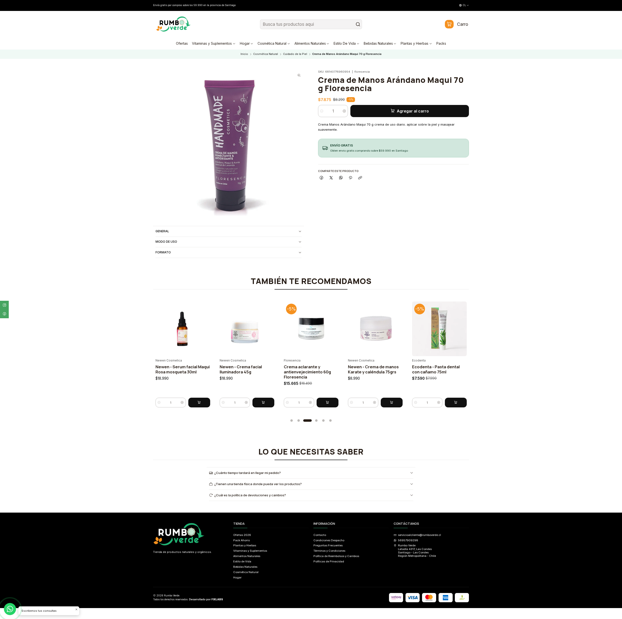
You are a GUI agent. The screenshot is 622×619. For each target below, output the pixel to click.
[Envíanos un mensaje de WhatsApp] (10, 609)
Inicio (244, 54)
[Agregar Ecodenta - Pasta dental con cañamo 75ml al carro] (430, 402)
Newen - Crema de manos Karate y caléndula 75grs (347, 369)
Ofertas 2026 (242, 535)
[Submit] (358, 24)
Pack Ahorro (241, 540)
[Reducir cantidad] (321, 111)
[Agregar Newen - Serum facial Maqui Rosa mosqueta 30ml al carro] (173, 402)
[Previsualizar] (179, 327)
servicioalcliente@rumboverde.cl (419, 535)
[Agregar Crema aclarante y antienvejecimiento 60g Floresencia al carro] (301, 402)
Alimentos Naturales (246, 556)
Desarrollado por (206, 599)
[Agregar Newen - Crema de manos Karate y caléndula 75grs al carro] (365, 402)
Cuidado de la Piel (295, 54)
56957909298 (408, 540)
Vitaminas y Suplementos (250, 550)
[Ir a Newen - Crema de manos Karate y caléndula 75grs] (349, 328)
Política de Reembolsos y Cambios (336, 556)
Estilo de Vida (242, 561)
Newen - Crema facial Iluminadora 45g (214, 369)
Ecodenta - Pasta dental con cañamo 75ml (409, 369)
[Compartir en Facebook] (321, 178)
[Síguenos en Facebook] (4, 314)
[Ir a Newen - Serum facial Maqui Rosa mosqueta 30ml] (156, 328)
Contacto (319, 535)
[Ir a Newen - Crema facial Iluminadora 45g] (220, 328)
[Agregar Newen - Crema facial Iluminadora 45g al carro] (237, 402)
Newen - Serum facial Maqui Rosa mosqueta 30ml (156, 369)
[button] (291, 420)
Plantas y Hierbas (244, 545)
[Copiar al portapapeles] (360, 178)
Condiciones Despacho (328, 540)
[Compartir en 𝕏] (331, 178)
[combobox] (311, 24)
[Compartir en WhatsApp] (340, 178)
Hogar (237, 577)
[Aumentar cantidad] (344, 111)
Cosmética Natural (265, 54)
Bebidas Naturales (245, 566)
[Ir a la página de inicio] (173, 24)
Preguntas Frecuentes (328, 545)
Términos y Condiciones (329, 550)
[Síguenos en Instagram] (4, 305)
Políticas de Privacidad (328, 561)
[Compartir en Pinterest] (350, 178)
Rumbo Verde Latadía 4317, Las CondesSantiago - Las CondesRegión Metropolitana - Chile (417, 551)
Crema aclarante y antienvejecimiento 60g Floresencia (281, 372)
